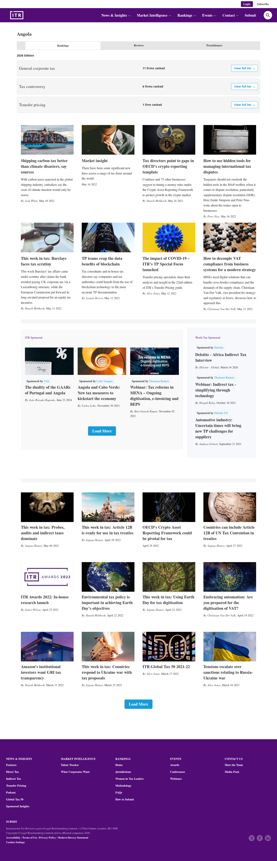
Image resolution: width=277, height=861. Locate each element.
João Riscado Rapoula (42, 400)
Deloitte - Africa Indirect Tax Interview (220, 357)
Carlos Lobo (89, 406)
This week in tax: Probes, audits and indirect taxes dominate (42, 532)
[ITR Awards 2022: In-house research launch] (47, 577)
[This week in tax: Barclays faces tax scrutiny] (47, 237)
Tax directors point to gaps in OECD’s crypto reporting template (168, 166)
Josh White (31, 201)
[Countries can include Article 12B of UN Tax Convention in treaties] (229, 507)
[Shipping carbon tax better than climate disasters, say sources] (47, 140)
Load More (102, 431)
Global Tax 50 (14, 799)
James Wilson (33, 610)
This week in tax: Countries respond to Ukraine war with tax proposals (107, 672)
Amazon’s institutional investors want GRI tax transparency (41, 672)
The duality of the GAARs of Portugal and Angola (47, 390)
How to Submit (124, 799)
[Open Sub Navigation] (129, 15)
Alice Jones (153, 293)
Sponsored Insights (17, 806)
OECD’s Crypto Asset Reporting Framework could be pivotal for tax (167, 532)
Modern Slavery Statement (73, 837)
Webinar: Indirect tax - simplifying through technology (215, 390)
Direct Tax (12, 771)
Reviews (139, 45)
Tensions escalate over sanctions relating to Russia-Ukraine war (228, 672)
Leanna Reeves (94, 298)
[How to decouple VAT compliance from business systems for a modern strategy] (229, 237)
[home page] (26, 15)
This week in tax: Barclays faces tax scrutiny (44, 261)
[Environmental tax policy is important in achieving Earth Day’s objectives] (108, 577)
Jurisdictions (123, 771)
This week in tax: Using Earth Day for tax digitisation (168, 599)
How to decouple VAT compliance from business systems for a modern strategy (229, 264)
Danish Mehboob (156, 201)
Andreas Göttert (208, 444)
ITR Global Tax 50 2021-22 (166, 667)
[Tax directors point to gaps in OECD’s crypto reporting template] (169, 140)
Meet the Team (234, 765)
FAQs (118, 792)
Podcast (11, 792)
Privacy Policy (47, 837)
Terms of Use (29, 837)
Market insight (95, 161)
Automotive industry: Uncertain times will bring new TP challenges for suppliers (218, 428)
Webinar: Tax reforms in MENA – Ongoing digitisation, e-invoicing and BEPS (154, 395)
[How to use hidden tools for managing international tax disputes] (229, 140)
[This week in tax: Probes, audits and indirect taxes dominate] (47, 507)
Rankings (63, 45)
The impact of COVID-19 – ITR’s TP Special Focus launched (166, 264)
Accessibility (13, 837)
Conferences (177, 771)
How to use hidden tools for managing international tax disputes (227, 166)
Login (246, 4)
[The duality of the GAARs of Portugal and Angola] (49, 361)
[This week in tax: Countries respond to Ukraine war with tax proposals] (108, 646)
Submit (250, 15)
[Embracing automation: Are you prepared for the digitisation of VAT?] (229, 577)
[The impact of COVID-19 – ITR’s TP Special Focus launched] (169, 237)
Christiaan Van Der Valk (221, 309)
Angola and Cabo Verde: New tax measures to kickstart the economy (99, 392)
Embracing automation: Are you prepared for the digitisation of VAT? (228, 602)
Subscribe (263, 4)
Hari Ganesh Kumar (145, 411)
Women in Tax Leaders (129, 778)
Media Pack (232, 771)
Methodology (123, 785)
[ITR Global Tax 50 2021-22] (169, 646)
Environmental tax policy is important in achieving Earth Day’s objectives (107, 602)
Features (11, 765)
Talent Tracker (70, 765)
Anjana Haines (33, 546)
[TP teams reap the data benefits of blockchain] (108, 237)
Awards (174, 765)
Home (119, 765)
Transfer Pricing (16, 785)
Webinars (176, 778)
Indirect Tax (13, 778)
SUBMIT (11, 821)
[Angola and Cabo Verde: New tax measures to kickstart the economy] (102, 361)
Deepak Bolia (207, 403)
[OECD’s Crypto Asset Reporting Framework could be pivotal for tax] (169, 507)
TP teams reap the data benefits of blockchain (102, 261)
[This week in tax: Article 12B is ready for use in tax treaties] (108, 507)
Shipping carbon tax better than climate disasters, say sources (44, 166)
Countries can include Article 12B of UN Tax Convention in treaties (229, 532)
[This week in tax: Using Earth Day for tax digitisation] (169, 577)
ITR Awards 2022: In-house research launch (45, 599)
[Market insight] (108, 140)
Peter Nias (213, 216)
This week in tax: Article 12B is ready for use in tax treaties (107, 530)
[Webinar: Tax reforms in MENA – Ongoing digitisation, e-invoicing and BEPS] (154, 361)
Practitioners (214, 45)
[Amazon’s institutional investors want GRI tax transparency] (47, 646)
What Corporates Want (75, 771)
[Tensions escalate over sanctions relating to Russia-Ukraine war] (229, 646)
